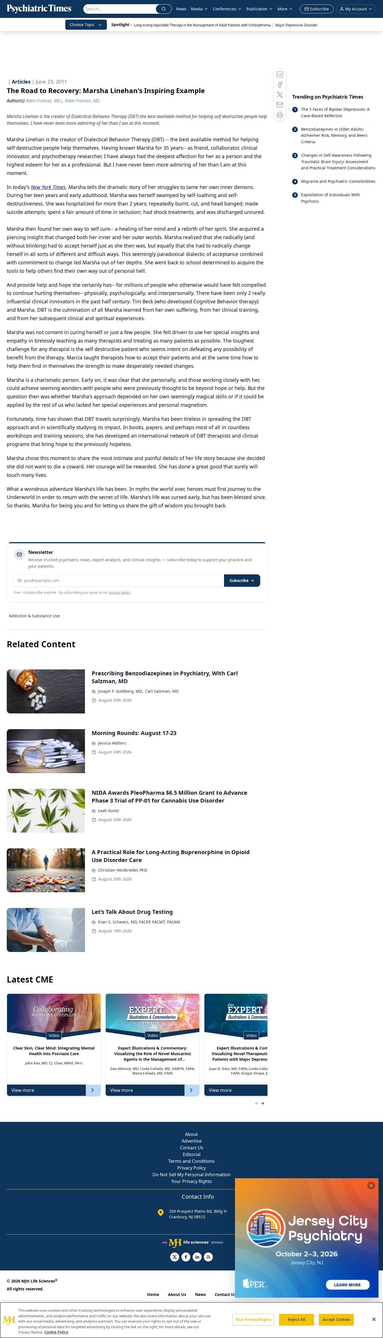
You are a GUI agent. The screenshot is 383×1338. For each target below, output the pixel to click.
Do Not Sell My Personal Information (191, 1174)
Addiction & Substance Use (34, 615)
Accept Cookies (336, 1319)
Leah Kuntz (108, 810)
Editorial (191, 1154)
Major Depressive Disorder (296, 25)
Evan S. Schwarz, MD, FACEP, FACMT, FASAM (139, 922)
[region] (191, 1320)
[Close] (374, 1319)
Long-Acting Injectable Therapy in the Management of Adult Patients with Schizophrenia (202, 25)
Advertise (192, 1141)
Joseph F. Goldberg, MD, (120, 691)
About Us (177, 1294)
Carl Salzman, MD (162, 691)
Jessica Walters (112, 743)
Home (153, 1294)
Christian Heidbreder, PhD (122, 870)
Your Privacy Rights (191, 1181)
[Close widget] (371, 1185)
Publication (256, 8)
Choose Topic (82, 24)
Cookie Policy (56, 1332)
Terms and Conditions (191, 1161)
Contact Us (191, 1148)
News (181, 8)
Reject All (296, 1319)
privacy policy (119, 592)
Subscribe (239, 580)
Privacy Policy (191, 1168)
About (191, 1134)
